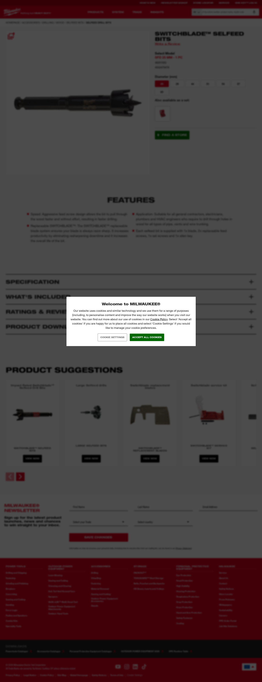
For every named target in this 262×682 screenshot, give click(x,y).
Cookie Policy (159, 319)
